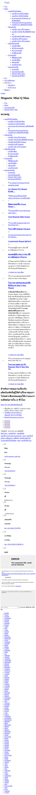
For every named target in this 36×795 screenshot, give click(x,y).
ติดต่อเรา (7, 90)
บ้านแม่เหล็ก (12, 55)
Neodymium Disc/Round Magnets (22, 22)
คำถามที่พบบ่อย (9, 80)
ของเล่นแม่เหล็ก (13, 67)
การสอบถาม (12, 272)
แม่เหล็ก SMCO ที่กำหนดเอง (21, 41)
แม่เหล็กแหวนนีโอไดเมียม (20, 13)
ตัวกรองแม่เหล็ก (17, 50)
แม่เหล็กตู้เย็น (16, 60)
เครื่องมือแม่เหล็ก (13, 43)
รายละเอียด (20, 272)
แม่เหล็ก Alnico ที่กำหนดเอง (21, 29)
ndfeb (18, 440)
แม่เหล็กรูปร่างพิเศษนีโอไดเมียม (22, 24)
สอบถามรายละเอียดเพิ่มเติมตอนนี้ (11, 404)
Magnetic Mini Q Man (18, 74)
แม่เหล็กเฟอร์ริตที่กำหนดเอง (17, 142)
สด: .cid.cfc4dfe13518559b (12, 528)
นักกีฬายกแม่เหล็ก (18, 48)
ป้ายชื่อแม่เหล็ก (17, 53)
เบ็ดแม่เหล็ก (15, 62)
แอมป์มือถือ (20, 433)
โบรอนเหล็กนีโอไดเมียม (8, 440)
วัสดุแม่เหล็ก (12, 27)
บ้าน (5, 6)
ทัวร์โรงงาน (12, 87)
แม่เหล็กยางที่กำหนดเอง (19, 39)
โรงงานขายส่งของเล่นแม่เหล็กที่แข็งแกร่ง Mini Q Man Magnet (19, 285)
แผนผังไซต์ (12, 433)
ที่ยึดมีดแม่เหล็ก (17, 57)
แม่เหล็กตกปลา (17, 64)
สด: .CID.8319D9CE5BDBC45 (13, 544)
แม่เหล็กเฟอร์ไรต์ (24, 438)
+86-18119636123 (9, 471)
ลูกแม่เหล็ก (15, 69)
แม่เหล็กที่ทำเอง (26, 440)
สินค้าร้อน (4, 433)
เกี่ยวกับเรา (11, 85)
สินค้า (6, 9)
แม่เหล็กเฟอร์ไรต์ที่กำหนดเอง (21, 36)
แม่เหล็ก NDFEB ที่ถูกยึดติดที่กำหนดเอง (20, 139)
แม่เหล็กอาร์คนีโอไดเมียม (20, 16)
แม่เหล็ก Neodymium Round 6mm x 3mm (13, 436)
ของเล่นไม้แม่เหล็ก (18, 72)
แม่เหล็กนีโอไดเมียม (14, 11)
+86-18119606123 (9, 485)
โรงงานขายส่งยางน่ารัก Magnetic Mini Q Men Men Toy (18, 367)
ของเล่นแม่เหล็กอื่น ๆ (18, 76)
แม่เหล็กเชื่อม (16, 46)
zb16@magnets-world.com (12, 456)
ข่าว (5, 78)
